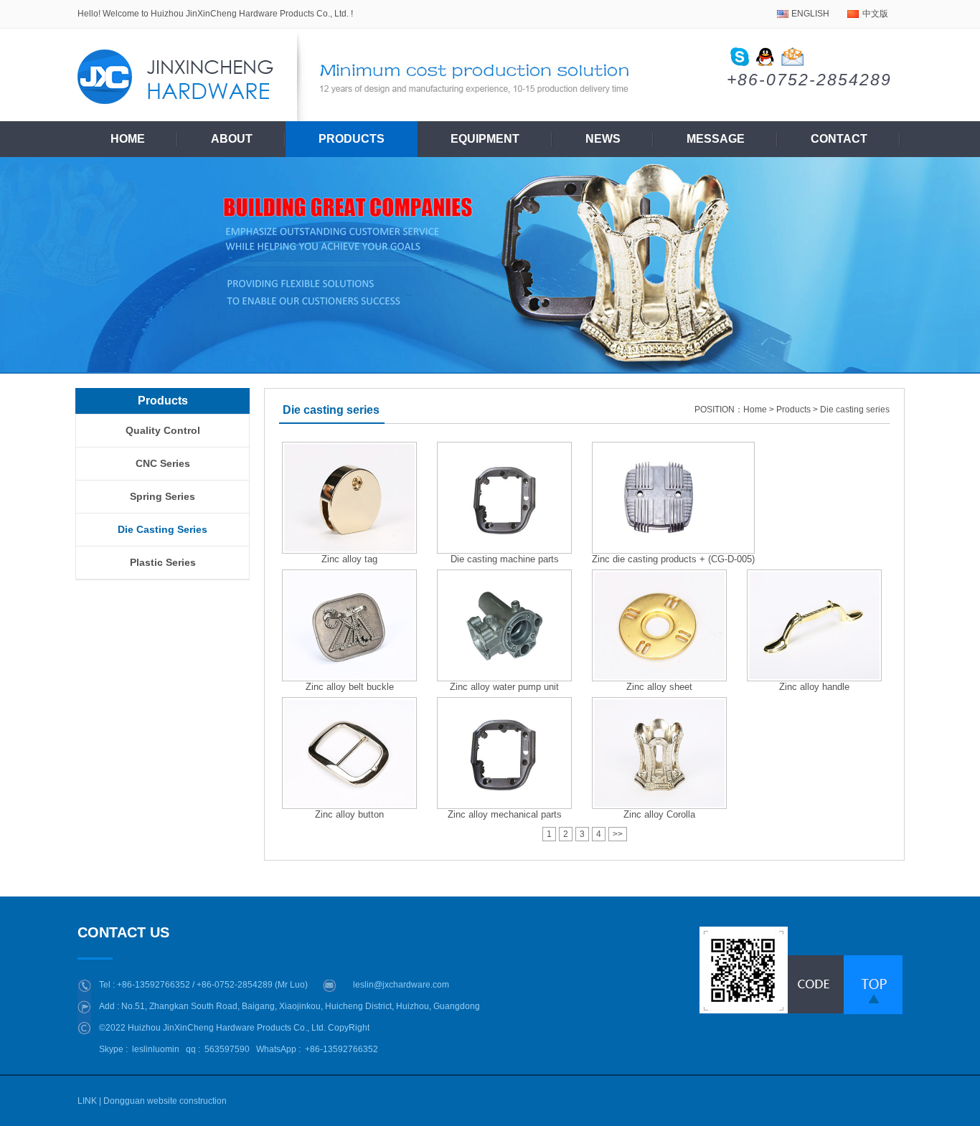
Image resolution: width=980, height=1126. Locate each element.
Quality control (163, 430)
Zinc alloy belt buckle (350, 686)
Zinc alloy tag (349, 559)
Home (127, 139)
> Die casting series (851, 409)
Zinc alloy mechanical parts (505, 814)
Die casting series (162, 529)
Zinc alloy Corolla (659, 814)
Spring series (162, 496)
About (232, 139)
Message (716, 139)
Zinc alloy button (349, 814)
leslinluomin (155, 1049)
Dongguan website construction (165, 1101)
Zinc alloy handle (814, 686)
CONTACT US (123, 932)
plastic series (163, 562)
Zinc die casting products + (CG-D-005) (673, 559)
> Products (790, 409)
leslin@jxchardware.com (401, 985)
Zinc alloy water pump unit (504, 686)
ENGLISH (810, 14)
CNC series (163, 463)
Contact (839, 139)
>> (618, 834)
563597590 (227, 1049)
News (603, 139)
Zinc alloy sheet (659, 686)
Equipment (485, 139)
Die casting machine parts (505, 559)
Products (352, 139)
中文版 (875, 14)
